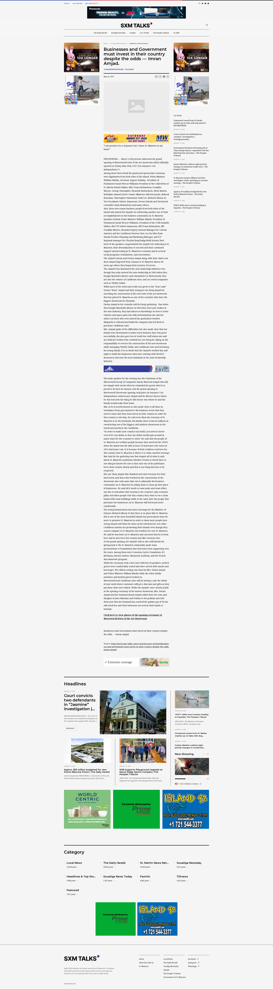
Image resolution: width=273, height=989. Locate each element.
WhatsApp (192, 966)
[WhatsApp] (208, 3)
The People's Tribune (172, 973)
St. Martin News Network (118, 43)
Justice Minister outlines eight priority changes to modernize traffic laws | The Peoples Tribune (191, 166)
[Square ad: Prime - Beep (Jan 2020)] (136, 809)
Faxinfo (133, 33)
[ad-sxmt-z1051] (81, 90)
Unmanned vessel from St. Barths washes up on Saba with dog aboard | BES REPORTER (190, 123)
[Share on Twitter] (164, 76)
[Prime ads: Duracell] (87, 809)
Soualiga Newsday (118, 33)
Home (105, 43)
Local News (129, 69)
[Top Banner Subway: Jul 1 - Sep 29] (136, 12)
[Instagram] (205, 3)
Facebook (192, 959)
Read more (71, 728)
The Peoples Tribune (161, 33)
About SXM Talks (77, 3)
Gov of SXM (144, 33)
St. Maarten (144, 966)
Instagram (192, 962)
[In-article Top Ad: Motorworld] (136, 138)
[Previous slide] (204, 754)
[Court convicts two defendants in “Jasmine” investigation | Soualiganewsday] (133, 712)
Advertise (67, 3)
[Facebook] (202, 3)
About (141, 959)
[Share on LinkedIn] (167, 76)
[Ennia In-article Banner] (136, 662)
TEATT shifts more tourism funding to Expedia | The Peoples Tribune (190, 206)
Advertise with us (146, 962)
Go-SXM (176, 33)
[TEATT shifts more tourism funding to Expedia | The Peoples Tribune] (192, 699)
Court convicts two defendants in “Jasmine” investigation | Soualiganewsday (188, 137)
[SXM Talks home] (136, 25)
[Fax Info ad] (185, 809)
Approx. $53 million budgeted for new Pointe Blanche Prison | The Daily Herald (190, 194)
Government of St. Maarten (174, 977)
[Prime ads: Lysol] (81, 57)
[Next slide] (207, 754)
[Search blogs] (199, 3)
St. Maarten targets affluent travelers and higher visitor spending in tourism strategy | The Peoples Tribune (191, 180)
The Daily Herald (100, 33)
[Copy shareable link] (156, 76)
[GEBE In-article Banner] (136, 369)
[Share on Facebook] (160, 76)
